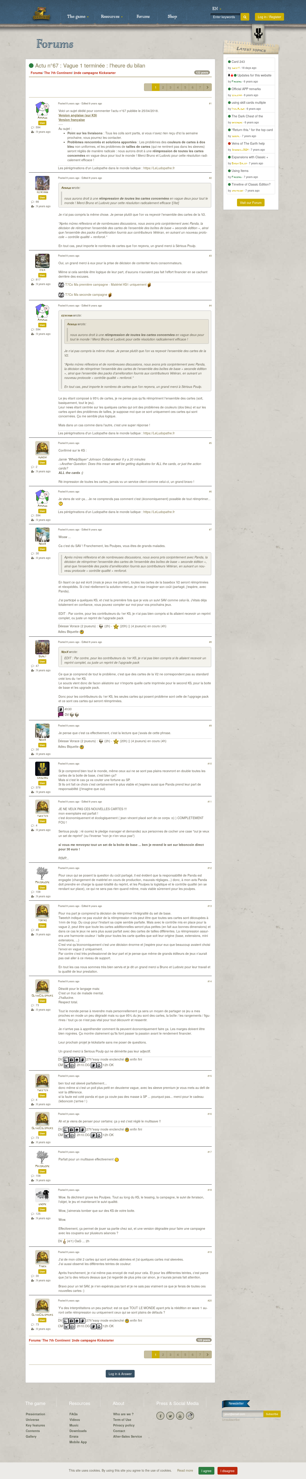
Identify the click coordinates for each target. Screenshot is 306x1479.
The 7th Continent (58, 72)
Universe (32, 1419)
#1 (210, 103)
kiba (42, 270)
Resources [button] (111, 16)
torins (42, 920)
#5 (210, 443)
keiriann (42, 192)
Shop (172, 16)
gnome (42, 1204)
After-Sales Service (127, 1436)
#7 (210, 529)
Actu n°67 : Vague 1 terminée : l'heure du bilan (89, 65)
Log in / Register (269, 17)
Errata (73, 1436)
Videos (74, 1419)
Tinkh (42, 1266)
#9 (210, 725)
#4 (210, 305)
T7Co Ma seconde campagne (86, 294)
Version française (71, 119)
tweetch (42, 816)
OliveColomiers (42, 995)
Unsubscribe (231, 1419)
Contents (33, 1430)
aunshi (42, 457)
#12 (210, 868)
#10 (210, 763)
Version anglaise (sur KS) (77, 115)
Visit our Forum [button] (251, 202)
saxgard (42, 778)
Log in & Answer (120, 1373)
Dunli (42, 656)
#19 (210, 1252)
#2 (210, 178)
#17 (210, 1152)
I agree (206, 1470)
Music (74, 1425)
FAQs (73, 1414)
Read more (185, 1470)
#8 (210, 642)
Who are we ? (123, 1414)
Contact (119, 1430)
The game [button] (76, 16)
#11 (210, 801)
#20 (210, 1300)
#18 (210, 1190)
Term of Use (122, 1419)
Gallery (31, 1436)
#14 (210, 981)
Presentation (35, 1414)
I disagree (227, 1470)
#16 (210, 1114)
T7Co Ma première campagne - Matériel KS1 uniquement (106, 284)
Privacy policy (124, 1425)
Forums (143, 16)
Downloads (78, 1430)
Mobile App (78, 1442)
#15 (210, 1076)
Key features (35, 1425)
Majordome (42, 882)
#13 (210, 906)
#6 (210, 491)
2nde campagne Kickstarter (95, 72)
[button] (216, 9)
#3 (210, 255)
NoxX (42, 544)
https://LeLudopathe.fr (159, 168)
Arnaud (42, 118)
